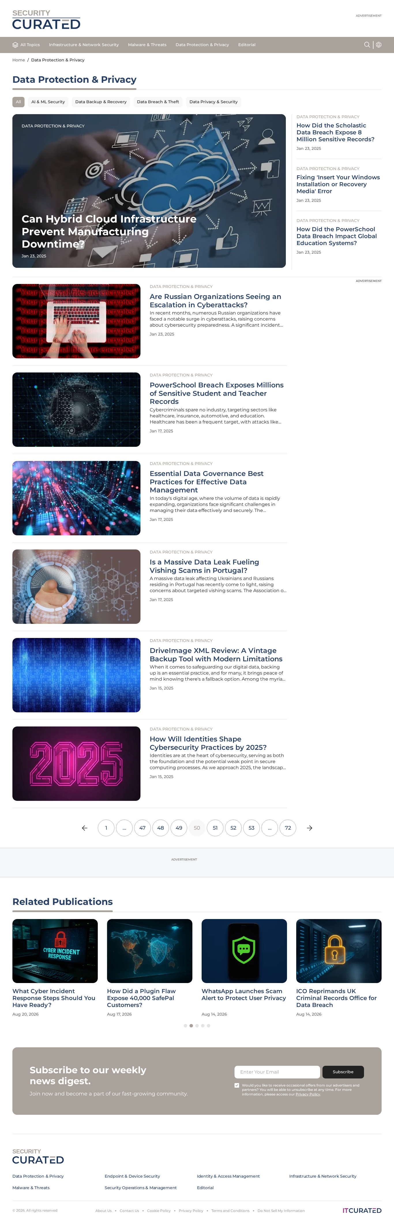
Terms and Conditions (230, 1210)
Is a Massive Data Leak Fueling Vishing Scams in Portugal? (204, 566)
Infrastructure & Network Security (84, 44)
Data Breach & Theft (158, 101)
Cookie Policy (159, 1210)
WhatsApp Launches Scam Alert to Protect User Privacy (244, 994)
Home (18, 60)
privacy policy (308, 1094)
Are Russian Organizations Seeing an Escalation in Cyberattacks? (215, 301)
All (18, 101)
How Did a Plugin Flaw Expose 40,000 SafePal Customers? (141, 998)
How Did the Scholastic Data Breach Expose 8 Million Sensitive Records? (336, 132)
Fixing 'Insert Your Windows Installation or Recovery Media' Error (338, 184)
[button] (185, 1025)
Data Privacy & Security (214, 101)
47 (142, 828)
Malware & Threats (147, 44)
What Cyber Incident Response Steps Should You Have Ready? (53, 998)
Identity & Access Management (228, 1176)
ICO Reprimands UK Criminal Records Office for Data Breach (336, 998)
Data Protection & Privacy (202, 44)
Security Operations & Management (141, 1187)
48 (160, 828)
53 (251, 828)
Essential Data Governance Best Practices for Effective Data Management (207, 482)
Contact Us (129, 1210)
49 (179, 828)
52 (233, 828)
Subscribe (343, 1071)
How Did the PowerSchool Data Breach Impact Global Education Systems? (337, 236)
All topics (30, 44)
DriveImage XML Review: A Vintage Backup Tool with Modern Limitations (216, 655)
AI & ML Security (48, 101)
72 (288, 828)
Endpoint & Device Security (132, 1176)
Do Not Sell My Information (281, 1210)
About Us (103, 1210)
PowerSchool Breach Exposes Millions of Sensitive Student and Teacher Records (217, 393)
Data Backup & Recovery (101, 101)
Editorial (247, 44)
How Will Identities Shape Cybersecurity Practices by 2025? (208, 743)
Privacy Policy (191, 1210)
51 (215, 828)
